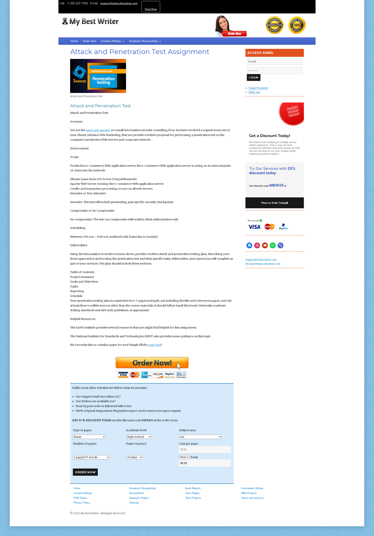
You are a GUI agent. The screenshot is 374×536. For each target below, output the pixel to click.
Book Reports (193, 488)
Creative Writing (111, 41)
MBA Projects (249, 493)
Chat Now (151, 9)
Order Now (89, 41)
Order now (254, 92)
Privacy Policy (82, 502)
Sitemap (134, 502)
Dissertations (136, 493)
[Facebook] (249, 245)
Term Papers (192, 493)
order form (154, 344)
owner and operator (98, 130)
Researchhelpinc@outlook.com (262, 263)
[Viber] (280, 245)
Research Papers (139, 498)
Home (74, 41)
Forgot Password (258, 88)
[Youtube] (265, 245)
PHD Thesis (80, 498)
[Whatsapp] (273, 245)
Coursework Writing (252, 488)
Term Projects (193, 498)
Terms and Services (252, 498)
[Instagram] (257, 245)
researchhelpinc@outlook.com (119, 3)
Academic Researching (143, 41)
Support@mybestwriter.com (261, 259)
